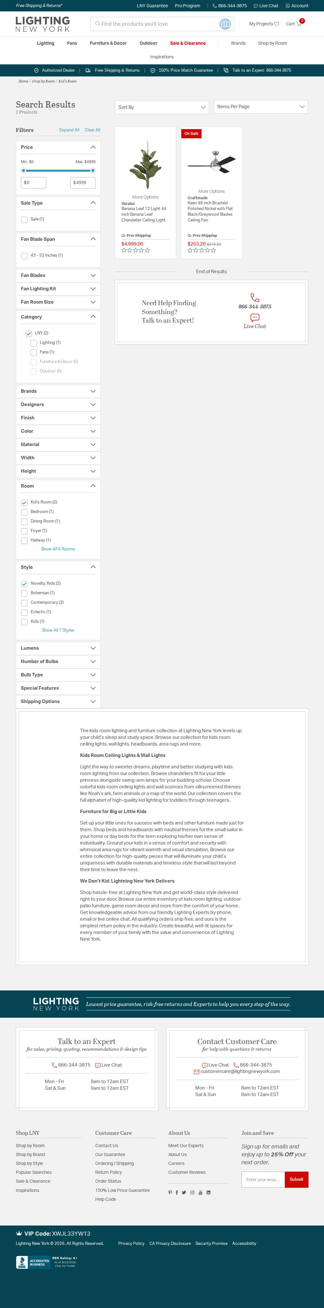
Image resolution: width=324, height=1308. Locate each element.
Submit (296, 1179)
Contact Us (106, 1146)
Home (23, 81)
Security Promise (211, 1244)
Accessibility (244, 1244)
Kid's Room (68, 81)
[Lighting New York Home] (43, 24)
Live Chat (268, 6)
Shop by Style (29, 1163)
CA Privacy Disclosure (170, 1244)
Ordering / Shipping (114, 1163)
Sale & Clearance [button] (188, 43)
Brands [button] (238, 43)
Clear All (92, 130)
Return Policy (108, 1172)
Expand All (69, 130)
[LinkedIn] (208, 1192)
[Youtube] (200, 1192)
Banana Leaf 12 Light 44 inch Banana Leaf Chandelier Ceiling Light (144, 214)
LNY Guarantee (152, 6)
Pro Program (187, 6)
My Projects (261, 24)
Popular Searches (34, 1172)
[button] (297, 6)
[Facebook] (177, 1192)
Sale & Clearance (33, 1181)
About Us (177, 1155)
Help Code (105, 1199)
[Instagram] (192, 1192)
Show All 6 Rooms (58, 549)
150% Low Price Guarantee (122, 1190)
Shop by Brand (30, 1155)
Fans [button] (72, 43)
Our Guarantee (110, 1155)
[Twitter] (184, 1192)
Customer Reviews (187, 1172)
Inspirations (27, 1190)
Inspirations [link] (162, 57)
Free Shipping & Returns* (39, 5)
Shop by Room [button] (272, 43)
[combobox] (162, 24)
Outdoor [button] (149, 43)
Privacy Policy (131, 1244)
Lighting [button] (45, 43)
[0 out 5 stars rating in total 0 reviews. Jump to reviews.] (137, 250)
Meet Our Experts (185, 1146)
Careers (176, 1163)
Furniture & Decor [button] (108, 43)
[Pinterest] (170, 1192)
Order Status (108, 1181)
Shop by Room (43, 81)
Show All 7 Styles (58, 630)
